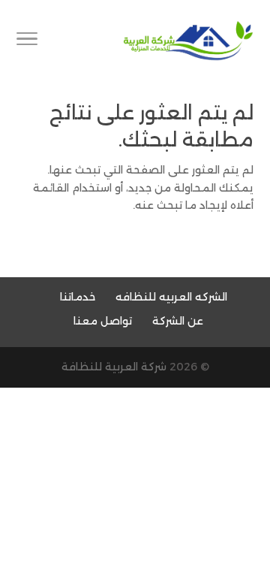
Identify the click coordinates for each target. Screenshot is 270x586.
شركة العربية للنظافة (114, 366)
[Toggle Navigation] (27, 41)
